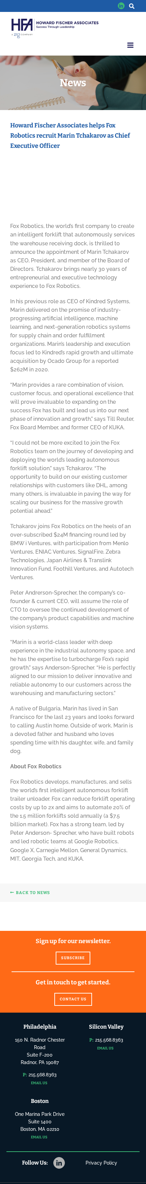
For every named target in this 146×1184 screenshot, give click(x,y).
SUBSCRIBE (73, 958)
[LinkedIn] (59, 1163)
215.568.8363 (43, 1074)
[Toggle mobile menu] (130, 45)
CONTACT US (73, 999)
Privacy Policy (101, 1163)
